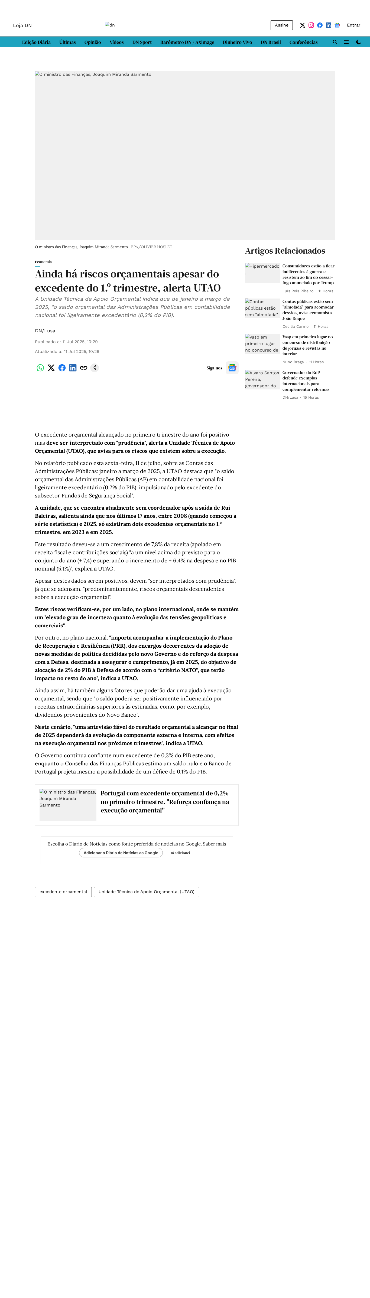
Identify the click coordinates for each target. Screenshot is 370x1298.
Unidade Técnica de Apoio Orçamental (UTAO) (146, 891)
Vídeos (117, 42)
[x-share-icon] (51, 370)
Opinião (93, 42)
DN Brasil (271, 42)
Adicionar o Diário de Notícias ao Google (121, 852)
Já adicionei (180, 853)
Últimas (67, 42)
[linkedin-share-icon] (73, 370)
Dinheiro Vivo (237, 42)
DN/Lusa (45, 330)
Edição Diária (36, 42)
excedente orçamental (63, 891)
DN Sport (142, 42)
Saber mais (214, 844)
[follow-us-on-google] (232, 367)
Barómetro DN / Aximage (187, 42)
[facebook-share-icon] (62, 370)
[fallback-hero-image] (262, 273)
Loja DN (22, 25)
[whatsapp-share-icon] (40, 370)
